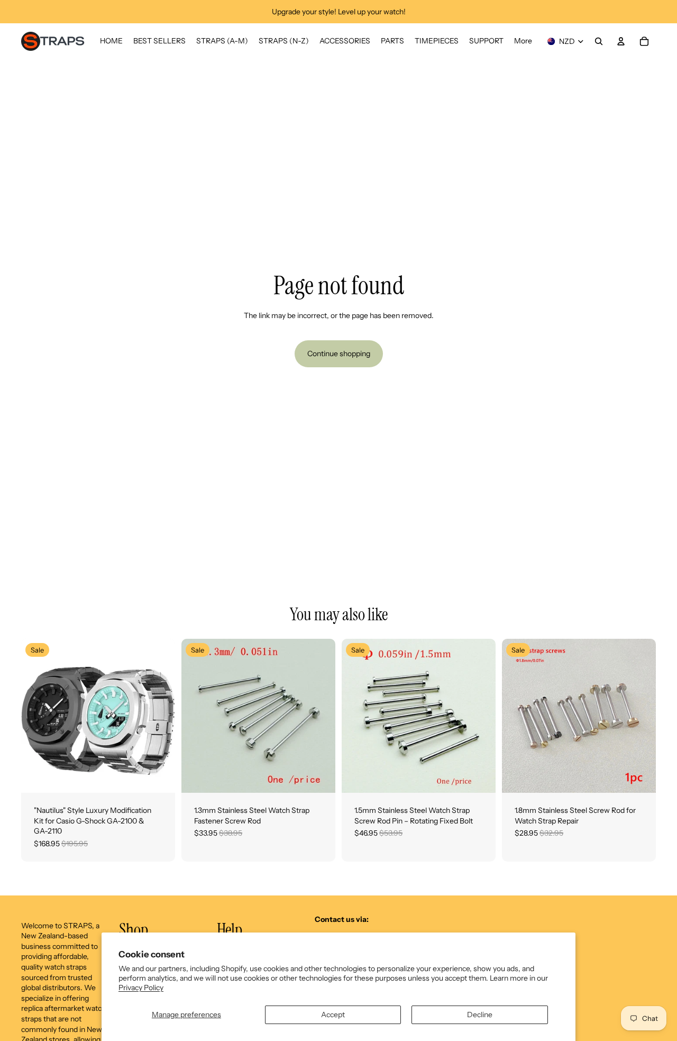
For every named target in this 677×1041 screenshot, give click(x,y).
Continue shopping (338, 353)
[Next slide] (159, 716)
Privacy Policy (140, 987)
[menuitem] (523, 41)
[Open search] (598, 41)
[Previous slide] (37, 716)
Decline (479, 1014)
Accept (333, 1014)
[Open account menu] (621, 41)
